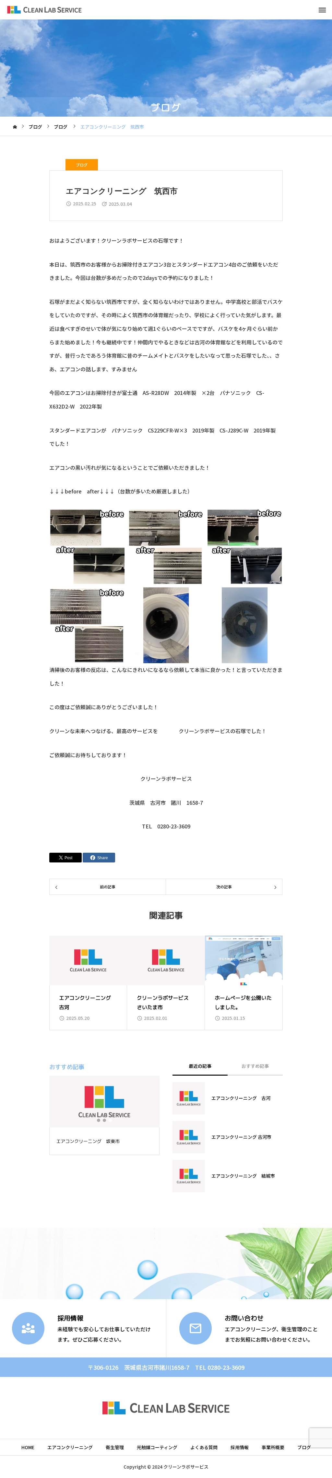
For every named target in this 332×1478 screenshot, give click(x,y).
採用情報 (240, 1447)
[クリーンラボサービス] (44, 9)
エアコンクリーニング (70, 1447)
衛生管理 (115, 1447)
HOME (27, 1447)
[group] (88, 983)
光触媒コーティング (157, 1447)
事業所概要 (273, 1447)
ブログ (82, 164)
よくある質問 (204, 1447)
